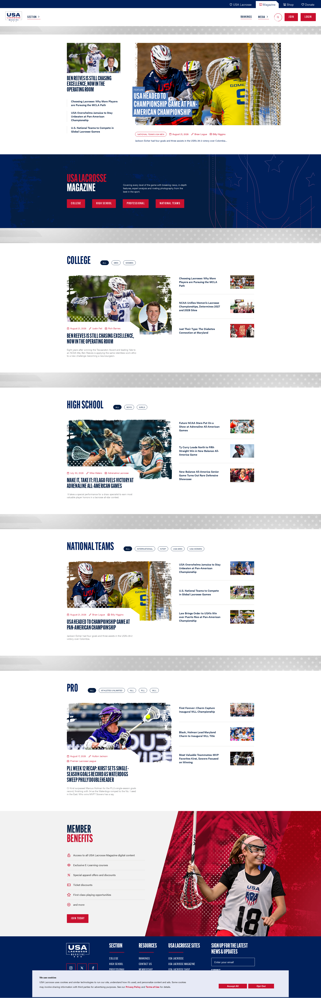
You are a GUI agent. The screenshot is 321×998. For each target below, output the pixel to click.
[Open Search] (278, 17)
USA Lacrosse (242, 4)
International (145, 548)
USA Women (196, 548)
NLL (132, 690)
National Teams (170, 203)
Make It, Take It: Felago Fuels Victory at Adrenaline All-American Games (100, 483)
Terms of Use (152, 986)
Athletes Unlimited (111, 690)
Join (291, 17)
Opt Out (261, 986)
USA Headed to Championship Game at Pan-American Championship (98, 625)
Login (308, 17)
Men (116, 262)
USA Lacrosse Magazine (181, 964)
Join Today (77, 918)
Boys (129, 407)
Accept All (233, 986)
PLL (143, 690)
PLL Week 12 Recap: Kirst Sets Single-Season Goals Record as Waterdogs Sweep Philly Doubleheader (98, 774)
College (76, 203)
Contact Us (145, 964)
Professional (136, 203)
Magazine (269, 4)
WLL (154, 690)
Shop (290, 4)
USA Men (177, 548)
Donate (309, 4)
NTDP (163, 548)
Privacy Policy (133, 986)
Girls (142, 407)
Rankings (246, 17)
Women (129, 262)
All (104, 262)
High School (104, 203)
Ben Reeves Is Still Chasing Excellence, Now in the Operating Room (100, 339)
